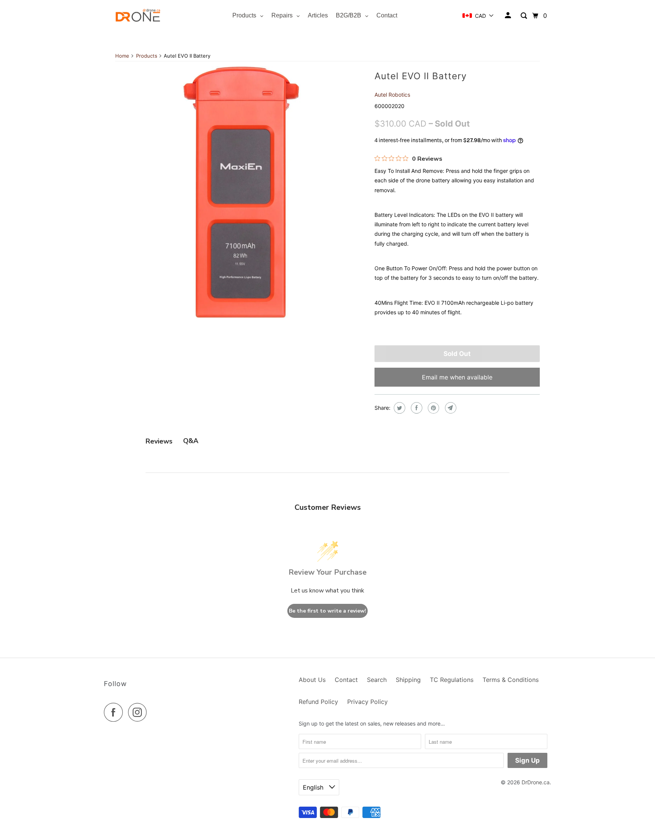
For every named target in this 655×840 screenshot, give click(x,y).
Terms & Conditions (511, 679)
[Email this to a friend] (449, 408)
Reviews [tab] (159, 441)
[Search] (524, 16)
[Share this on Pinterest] (432, 408)
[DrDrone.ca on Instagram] (139, 712)
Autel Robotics (392, 94)
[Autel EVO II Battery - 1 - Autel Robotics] (241, 192)
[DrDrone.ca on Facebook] (115, 712)
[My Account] (508, 15)
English (314, 787)
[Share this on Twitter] (398, 408)
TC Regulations (451, 679)
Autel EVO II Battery (421, 76)
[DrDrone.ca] (138, 15)
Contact (346, 679)
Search (377, 679)
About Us (312, 679)
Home (122, 56)
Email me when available (457, 377)
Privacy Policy (367, 701)
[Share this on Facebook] (415, 408)
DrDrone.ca (536, 782)
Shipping (408, 679)
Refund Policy (318, 701)
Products (146, 56)
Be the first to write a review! (327, 610)
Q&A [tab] (190, 440)
